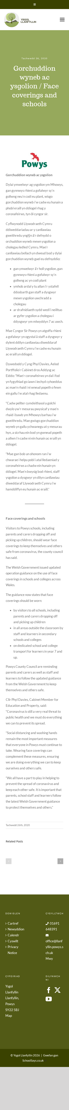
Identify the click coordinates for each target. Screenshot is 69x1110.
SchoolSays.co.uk (33, 1060)
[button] (9, 861)
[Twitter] (57, 990)
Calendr (13, 935)
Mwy (49, 959)
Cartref (13, 923)
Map (8, 1016)
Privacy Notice (13, 950)
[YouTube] (49, 999)
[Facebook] (49, 990)
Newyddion (14, 929)
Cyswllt (13, 941)
